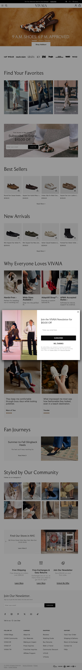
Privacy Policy (53, 350)
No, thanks (58, 343)
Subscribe (58, 338)
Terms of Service (65, 350)
